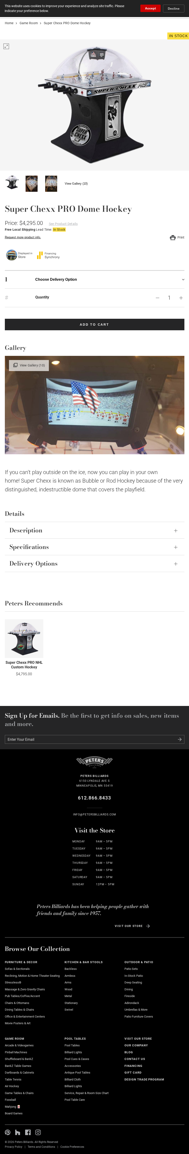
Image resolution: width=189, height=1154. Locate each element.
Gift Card (133, 1072)
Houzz (18, 1132)
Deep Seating (133, 982)
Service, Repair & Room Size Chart (87, 1093)
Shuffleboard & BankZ (19, 1059)
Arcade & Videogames (19, 1045)
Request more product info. (23, 237)
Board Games (14, 1113)
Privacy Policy (13, 1146)
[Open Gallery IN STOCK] (94, 105)
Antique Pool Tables (77, 1072)
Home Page (94, 764)
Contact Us (134, 1059)
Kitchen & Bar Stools (84, 962)
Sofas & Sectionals (17, 969)
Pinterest (7, 1132)
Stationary (71, 1003)
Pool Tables (75, 1038)
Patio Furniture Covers (138, 1016)
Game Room (29, 23)
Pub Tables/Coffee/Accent (22, 996)
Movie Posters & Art (17, 1023)
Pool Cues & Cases (77, 1059)
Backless (71, 969)
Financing (133, 1066)
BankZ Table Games (18, 1066)
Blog (128, 1052)
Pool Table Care (75, 1099)
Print (180, 237)
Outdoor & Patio (139, 962)
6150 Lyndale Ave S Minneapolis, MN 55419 (94, 780)
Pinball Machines (16, 1052)
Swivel (69, 1009)
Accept (150, 8)
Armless (70, 975)
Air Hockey (12, 1086)
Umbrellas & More (136, 1009)
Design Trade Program (144, 1079)
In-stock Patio (133, 975)
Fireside (129, 996)
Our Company (136, 1045)
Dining (128, 989)
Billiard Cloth (73, 1079)
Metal (68, 996)
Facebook (28, 1132)
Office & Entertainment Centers (25, 1016)
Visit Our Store (129, 926)
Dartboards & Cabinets (19, 1072)
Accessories (73, 1066)
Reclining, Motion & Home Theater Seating (32, 975)
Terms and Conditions (41, 1146)
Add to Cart (94, 324)
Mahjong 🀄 (13, 1106)
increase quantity (181, 298)
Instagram (38, 1132)
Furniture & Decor (21, 962)
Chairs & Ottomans (17, 1003)
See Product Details (63, 224)
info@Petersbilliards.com (94, 814)
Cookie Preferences (72, 1146)
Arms (68, 982)
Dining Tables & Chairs (19, 1009)
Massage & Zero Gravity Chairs (25, 989)
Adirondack (131, 1003)
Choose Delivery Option (41, 279)
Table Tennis (13, 1079)
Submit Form (179, 739)
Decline (174, 8)
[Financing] (48, 255)
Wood (68, 989)
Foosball (10, 1099)
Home (9, 23)
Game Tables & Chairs (19, 1093)
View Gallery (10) (76, 183)
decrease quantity (157, 298)
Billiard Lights (73, 1052)
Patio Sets (131, 969)
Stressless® (13, 982)
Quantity (42, 297)
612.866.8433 (94, 798)
